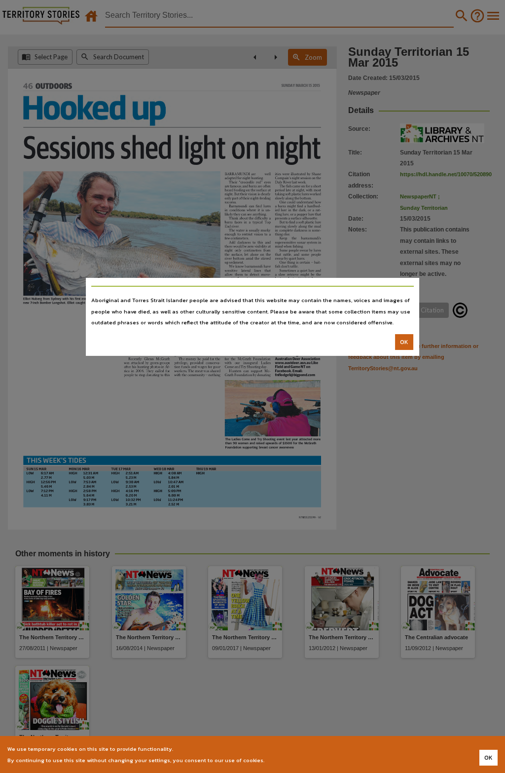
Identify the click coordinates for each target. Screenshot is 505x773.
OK (404, 342)
